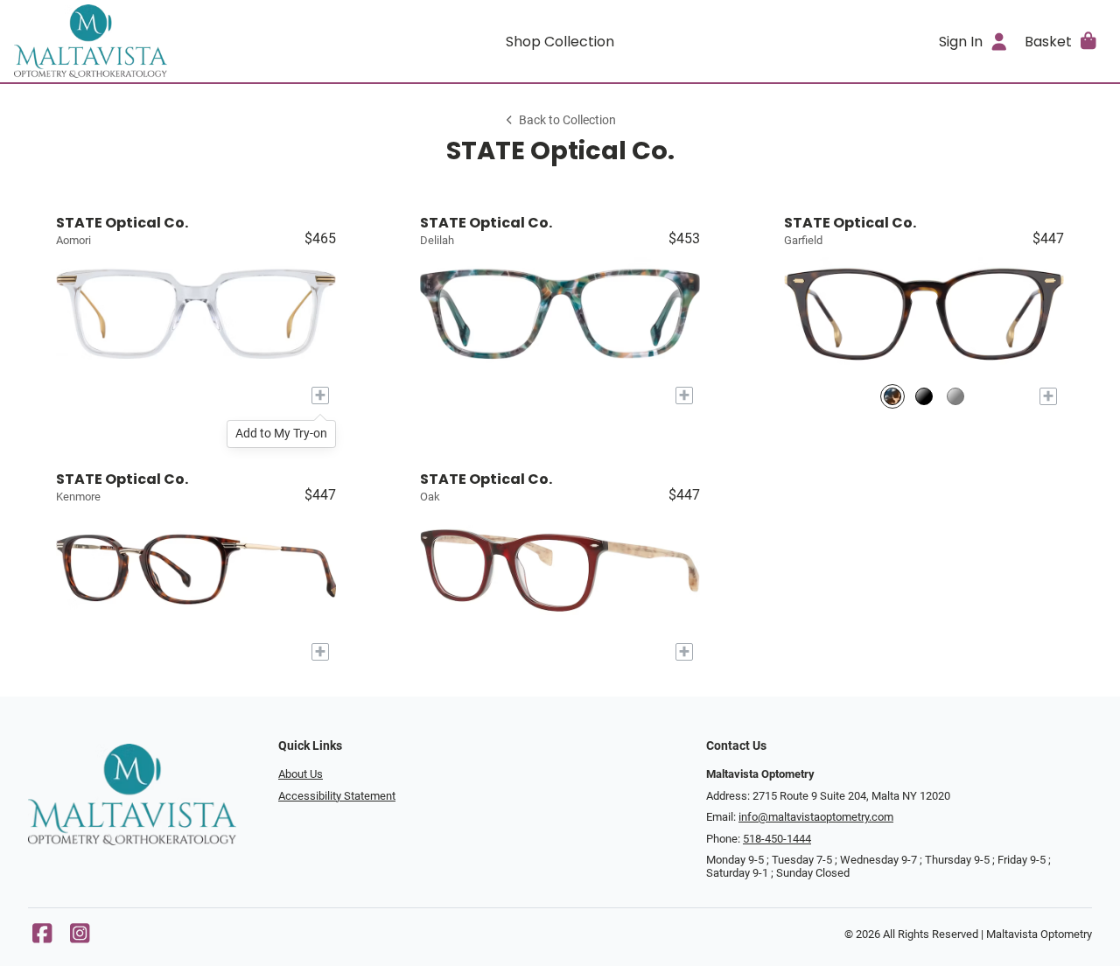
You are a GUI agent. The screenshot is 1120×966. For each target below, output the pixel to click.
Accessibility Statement (337, 795)
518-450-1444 (777, 838)
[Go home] (150, 41)
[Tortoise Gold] (892, 396)
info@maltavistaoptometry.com (815, 816)
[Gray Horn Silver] (955, 396)
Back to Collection (567, 120)
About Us (300, 773)
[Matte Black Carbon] (924, 396)
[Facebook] (42, 937)
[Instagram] (80, 937)
